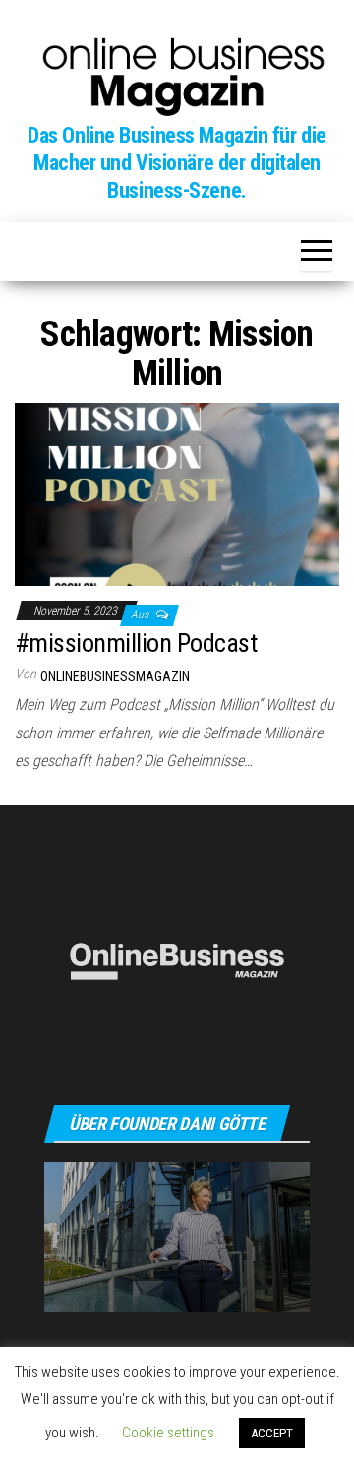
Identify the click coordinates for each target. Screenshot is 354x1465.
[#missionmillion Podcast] (177, 493)
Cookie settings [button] (168, 1432)
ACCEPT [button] (272, 1433)
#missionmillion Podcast (136, 643)
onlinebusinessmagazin (115, 676)
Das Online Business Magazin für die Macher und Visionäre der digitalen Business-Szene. (177, 163)
